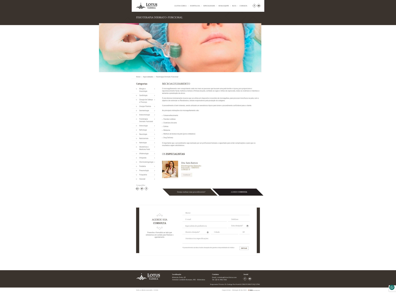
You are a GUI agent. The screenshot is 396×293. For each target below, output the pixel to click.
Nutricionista (143, 138)
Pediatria (142, 166)
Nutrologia (143, 143)
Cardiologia (143, 95)
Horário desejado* (193, 232)
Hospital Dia (195, 6)
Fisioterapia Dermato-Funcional (167, 77)
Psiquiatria (143, 175)
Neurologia (143, 134)
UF (244, 232)
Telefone (234, 219)
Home (138, 77)
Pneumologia (144, 170)
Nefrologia (143, 130)
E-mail (188, 219)
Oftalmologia (143, 154)
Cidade (217, 232)
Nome (188, 213)
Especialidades (209, 6)
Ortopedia (142, 158)
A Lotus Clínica (180, 6)
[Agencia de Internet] (253, 290)
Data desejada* (237, 226)
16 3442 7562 (222, 280)
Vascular (142, 179)
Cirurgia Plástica (145, 106)
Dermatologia (144, 111)
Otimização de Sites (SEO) (239, 290)
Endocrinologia (144, 115)
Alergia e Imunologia (143, 90)
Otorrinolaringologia (146, 162)
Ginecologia (143, 126)
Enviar (244, 248)
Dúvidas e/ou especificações (197, 238)
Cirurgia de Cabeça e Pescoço (146, 101)
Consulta (243, 6)
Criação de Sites (226, 290)
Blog (234, 6)
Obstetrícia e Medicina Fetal (144, 148)
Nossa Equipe (224, 6)
